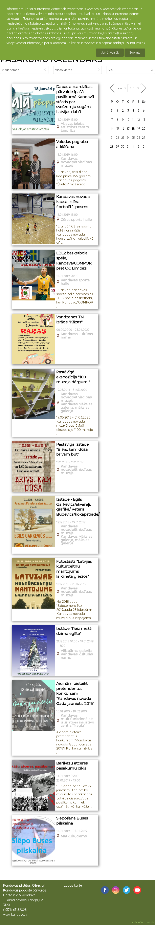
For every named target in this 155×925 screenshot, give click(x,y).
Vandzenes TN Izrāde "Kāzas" (70, 319)
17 (128, 128)
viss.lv (150, 922)
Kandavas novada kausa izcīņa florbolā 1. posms (73, 201)
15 (117, 128)
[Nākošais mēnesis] (144, 88)
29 (117, 146)
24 (128, 138)
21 (112, 138)
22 (117, 138)
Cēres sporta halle (76, 219)
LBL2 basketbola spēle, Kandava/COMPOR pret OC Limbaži (74, 260)
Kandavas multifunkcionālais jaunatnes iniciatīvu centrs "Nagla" (77, 720)
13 (143, 120)
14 (112, 128)
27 (143, 138)
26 (138, 138)
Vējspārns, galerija (76, 650)
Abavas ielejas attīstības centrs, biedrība (75, 127)
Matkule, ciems (74, 836)
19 (138, 128)
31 (112, 110)
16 (122, 128)
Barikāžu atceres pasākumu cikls (72, 766)
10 (128, 120)
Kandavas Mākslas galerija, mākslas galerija (76, 407)
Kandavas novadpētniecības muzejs (76, 162)
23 (123, 138)
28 (112, 146)
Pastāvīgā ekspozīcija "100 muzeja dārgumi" (73, 377)
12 (138, 120)
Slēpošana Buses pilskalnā (72, 821)
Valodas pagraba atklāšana (72, 144)
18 (133, 128)
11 (133, 120)
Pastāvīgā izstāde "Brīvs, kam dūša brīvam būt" (72, 449)
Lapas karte (73, 885)
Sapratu (134, 52)
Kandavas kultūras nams (77, 335)
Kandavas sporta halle (75, 281)
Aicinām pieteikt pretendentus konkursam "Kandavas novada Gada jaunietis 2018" (75, 693)
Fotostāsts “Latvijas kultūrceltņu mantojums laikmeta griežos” (74, 569)
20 (144, 128)
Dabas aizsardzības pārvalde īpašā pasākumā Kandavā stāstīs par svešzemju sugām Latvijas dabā (75, 99)
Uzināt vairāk (110, 52)
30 (123, 146)
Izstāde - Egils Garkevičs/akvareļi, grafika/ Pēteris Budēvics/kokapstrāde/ (76, 507)
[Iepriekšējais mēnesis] (112, 88)
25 (133, 138)
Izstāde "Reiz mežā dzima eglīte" (74, 631)
